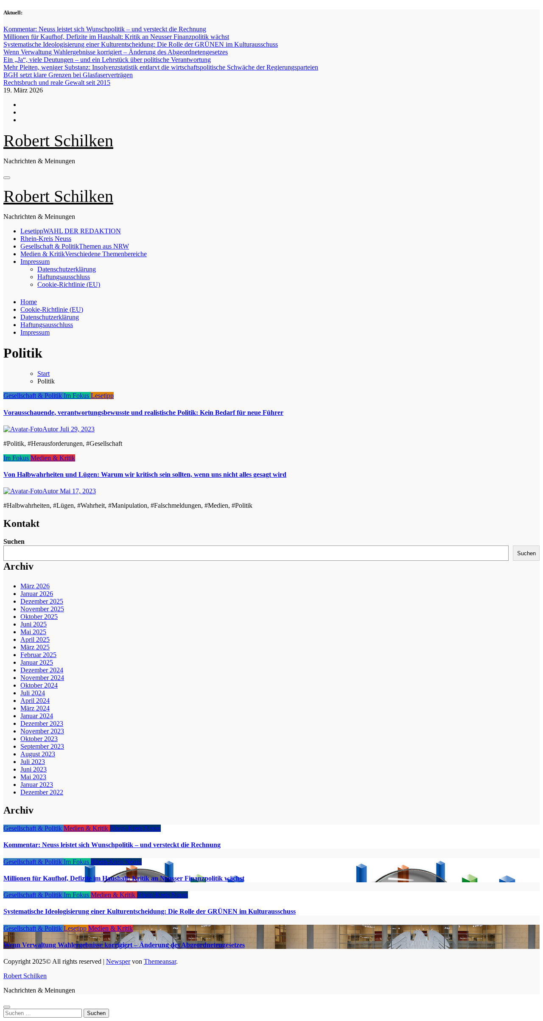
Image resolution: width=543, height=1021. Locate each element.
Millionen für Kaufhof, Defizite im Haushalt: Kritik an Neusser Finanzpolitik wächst (123, 878)
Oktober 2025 (39, 616)
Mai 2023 (33, 776)
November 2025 (42, 609)
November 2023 (42, 731)
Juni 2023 (33, 769)
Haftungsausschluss (63, 276)
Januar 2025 (36, 662)
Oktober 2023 (39, 738)
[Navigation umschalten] (6, 177)
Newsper (118, 961)
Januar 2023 (36, 784)
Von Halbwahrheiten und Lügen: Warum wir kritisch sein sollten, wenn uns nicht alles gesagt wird (144, 474)
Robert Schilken (58, 140)
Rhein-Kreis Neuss (45, 238)
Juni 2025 (33, 624)
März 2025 (35, 647)
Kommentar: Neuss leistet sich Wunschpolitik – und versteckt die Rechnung (112, 844)
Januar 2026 (36, 593)
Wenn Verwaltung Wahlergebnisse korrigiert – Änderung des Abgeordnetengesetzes (124, 944)
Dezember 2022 (41, 792)
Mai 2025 (33, 631)
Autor (51, 429)
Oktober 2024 (39, 685)
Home (28, 301)
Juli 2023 (32, 761)
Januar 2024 (36, 715)
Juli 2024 (32, 693)
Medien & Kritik (83, 253)
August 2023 (37, 754)
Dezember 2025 (41, 601)
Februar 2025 (38, 654)
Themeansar (160, 961)
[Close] (6, 1007)
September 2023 (42, 746)
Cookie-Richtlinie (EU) (68, 284)
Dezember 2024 (41, 670)
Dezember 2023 (41, 723)
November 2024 (42, 677)
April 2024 (35, 700)
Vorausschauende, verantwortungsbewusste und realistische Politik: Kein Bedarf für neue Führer (143, 412)
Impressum (35, 261)
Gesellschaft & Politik (74, 246)
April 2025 (35, 639)
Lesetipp (70, 231)
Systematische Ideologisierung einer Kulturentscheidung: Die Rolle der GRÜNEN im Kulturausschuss (149, 911)
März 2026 (35, 586)
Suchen (14, 541)
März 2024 (35, 708)
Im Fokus (77, 395)
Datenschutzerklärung (66, 269)
